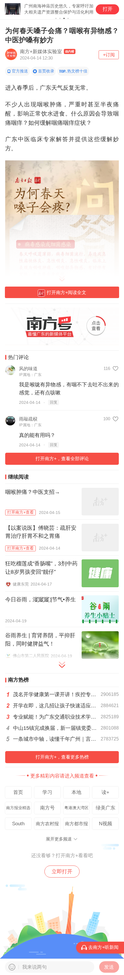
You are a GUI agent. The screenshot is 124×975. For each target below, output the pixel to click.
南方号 (47, 808)
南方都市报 (76, 823)
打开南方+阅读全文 (66, 292)
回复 (53, 402)
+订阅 (109, 54)
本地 (76, 792)
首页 (18, 792)
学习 (47, 792)
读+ (105, 792)
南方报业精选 (18, 807)
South (18, 823)
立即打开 (62, 871)
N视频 (105, 823)
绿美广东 (105, 808)
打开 (107, 9)
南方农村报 (47, 823)
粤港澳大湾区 (76, 807)
